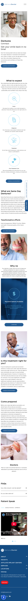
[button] (3, 597)
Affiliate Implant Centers (11, 562)
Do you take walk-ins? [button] (7, 493)
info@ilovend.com (6, 592)
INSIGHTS (4, 559)
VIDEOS (2, 507)
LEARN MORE (14, 324)
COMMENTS (17, 507)
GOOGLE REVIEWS (9, 507)
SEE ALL (3, 538)
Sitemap (3, 571)
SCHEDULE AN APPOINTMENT (9, 65)
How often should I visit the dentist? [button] (11, 488)
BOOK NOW (4, 582)
